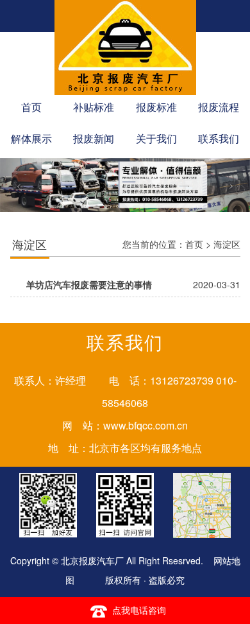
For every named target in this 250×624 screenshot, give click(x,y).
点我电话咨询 (139, 609)
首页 (194, 244)
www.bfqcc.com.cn (145, 425)
